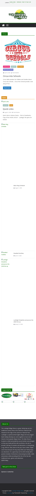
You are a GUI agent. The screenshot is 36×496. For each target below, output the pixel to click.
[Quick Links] (18, 101)
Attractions (6, 66)
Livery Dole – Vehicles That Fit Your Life (20, 2)
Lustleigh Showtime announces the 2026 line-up (23, 321)
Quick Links (8, 109)
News (11, 105)
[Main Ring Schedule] (6, 186)
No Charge (20, 66)
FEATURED (13, 66)
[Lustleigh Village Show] (3, 25)
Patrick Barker (15, 72)
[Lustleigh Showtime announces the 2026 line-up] (6, 322)
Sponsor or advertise (7, 472)
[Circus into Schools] (18, 52)
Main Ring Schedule (19, 185)
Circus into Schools (12, 76)
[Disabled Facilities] (6, 254)
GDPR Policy (4, 460)
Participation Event (8, 69)
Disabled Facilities (19, 253)
